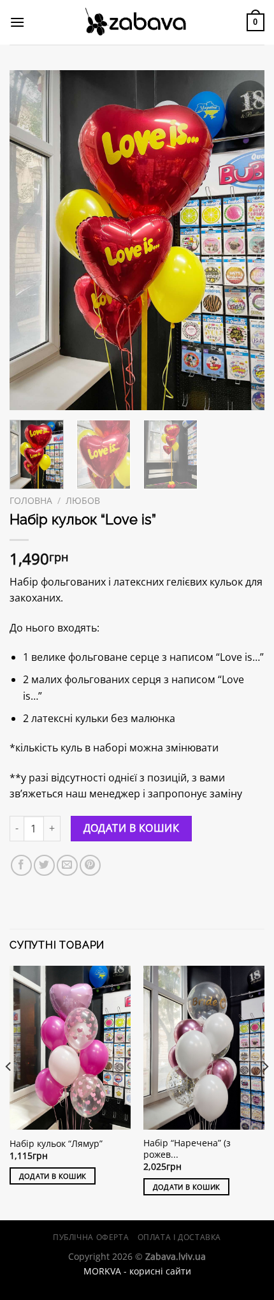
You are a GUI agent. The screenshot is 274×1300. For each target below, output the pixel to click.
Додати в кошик (131, 828)
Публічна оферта (91, 1237)
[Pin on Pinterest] (90, 865)
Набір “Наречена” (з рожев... (187, 1148)
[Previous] (30, 240)
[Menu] (17, 22)
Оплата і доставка (179, 1237)
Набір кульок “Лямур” (56, 1143)
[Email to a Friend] (67, 865)
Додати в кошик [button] (53, 1176)
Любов (83, 500)
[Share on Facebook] (21, 865)
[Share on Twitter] (44, 865)
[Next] (243, 240)
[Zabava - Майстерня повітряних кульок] (137, 22)
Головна (31, 500)
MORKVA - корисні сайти (137, 1271)
